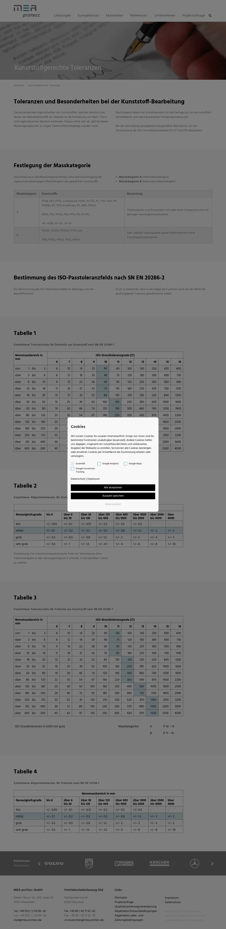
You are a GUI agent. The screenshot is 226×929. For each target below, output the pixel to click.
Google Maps (135, 463)
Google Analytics (110, 463)
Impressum (93, 479)
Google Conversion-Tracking (85, 470)
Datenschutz (78, 479)
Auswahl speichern (113, 496)
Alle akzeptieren (113, 487)
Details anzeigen (113, 504)
